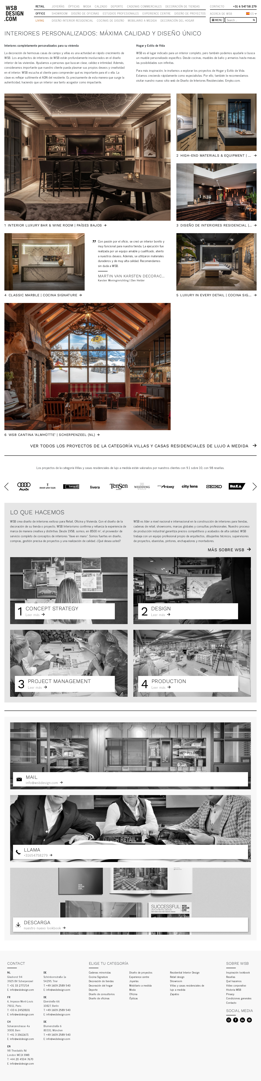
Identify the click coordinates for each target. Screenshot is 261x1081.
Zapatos (174, 994)
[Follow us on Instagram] (228, 1020)
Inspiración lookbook (238, 972)
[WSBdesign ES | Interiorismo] (13, 13)
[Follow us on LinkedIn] (242, 1020)
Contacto (217, 6)
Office (40, 13)
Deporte (117, 6)
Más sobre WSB (226, 549)
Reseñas (230, 976)
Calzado (101, 6)
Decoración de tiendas (182, 6)
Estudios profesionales (121, 13)
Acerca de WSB (221, 13)
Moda (87, 6)
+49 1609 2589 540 (58, 985)
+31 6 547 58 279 (245, 6)
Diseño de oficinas (85, 13)
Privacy (230, 994)
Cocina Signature (98, 976)
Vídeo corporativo (236, 985)
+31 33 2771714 (19, 985)
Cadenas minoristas (100, 972)
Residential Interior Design (185, 972)
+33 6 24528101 (20, 1010)
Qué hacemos (234, 981)
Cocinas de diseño (110, 20)
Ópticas (74, 6)
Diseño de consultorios (102, 994)
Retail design (177, 976)
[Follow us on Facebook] (235, 1020)
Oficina (133, 994)
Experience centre (157, 13)
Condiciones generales (239, 998)
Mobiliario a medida (142, 20)
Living (40, 20)
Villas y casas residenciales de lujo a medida (187, 987)
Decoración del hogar (177, 20)
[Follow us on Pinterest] (249, 1020)
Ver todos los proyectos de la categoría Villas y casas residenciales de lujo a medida (140, 446)
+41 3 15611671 (19, 1034)
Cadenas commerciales (144, 6)
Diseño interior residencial (72, 20)
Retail (40, 6)
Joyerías (58, 6)
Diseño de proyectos (190, 13)
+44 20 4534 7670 (21, 1059)
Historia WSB (233, 989)
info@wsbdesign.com (22, 989)
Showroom (60, 13)
